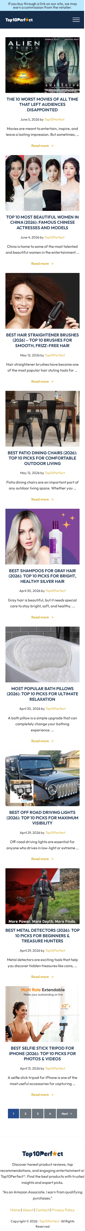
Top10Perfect (49, 1221)
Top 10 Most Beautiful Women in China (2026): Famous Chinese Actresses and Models (42, 222)
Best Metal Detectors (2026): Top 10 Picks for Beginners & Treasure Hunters (42, 936)
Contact (42, 1209)
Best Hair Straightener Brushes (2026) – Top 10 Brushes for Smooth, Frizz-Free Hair (42, 340)
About (28, 1209)
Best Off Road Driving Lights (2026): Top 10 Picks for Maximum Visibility (42, 818)
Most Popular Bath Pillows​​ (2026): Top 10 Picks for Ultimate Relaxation (42, 694)
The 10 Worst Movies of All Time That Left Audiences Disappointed (42, 104)
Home (15, 1209)
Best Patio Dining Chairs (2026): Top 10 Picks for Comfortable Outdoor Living (42, 458)
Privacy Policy (63, 1209)
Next (65, 1113)
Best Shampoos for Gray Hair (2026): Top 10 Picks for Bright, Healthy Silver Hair (42, 576)
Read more (42, 146)
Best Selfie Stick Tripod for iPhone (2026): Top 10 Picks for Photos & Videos (42, 1053)
